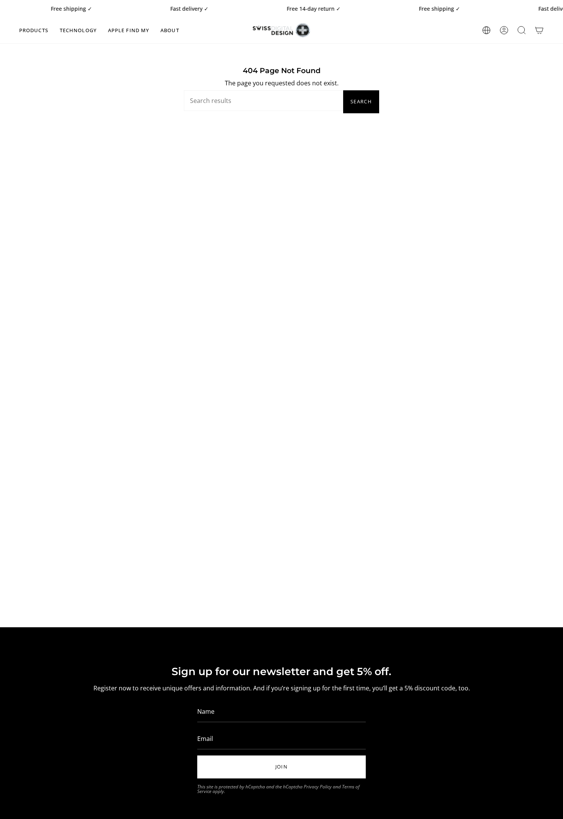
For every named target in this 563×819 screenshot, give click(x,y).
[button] (33, 30)
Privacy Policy (318, 786)
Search (361, 101)
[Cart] (539, 30)
